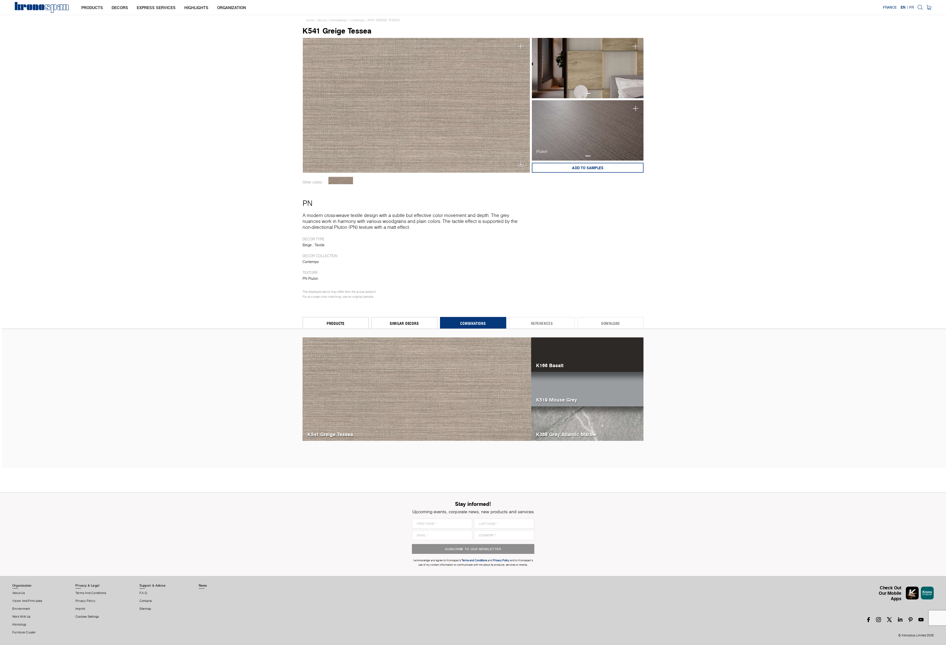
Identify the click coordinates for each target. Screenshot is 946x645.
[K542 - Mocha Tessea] (340, 180)
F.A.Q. (143, 593)
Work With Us (21, 617)
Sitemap (145, 609)
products (92, 8)
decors (120, 8)
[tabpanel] (588, 68)
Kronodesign (338, 20)
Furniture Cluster (24, 632)
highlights (196, 8)
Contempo (357, 20)
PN (307, 203)
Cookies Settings (87, 617)
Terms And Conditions (90, 593)
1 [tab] (588, 93)
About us (18, 593)
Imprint (80, 609)
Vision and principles (27, 601)
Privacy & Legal (87, 585)
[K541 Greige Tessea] (416, 105)
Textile (319, 245)
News (203, 585)
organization (231, 8)
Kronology (19, 625)
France (890, 7)
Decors (322, 20)
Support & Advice (152, 585)
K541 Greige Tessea (384, 20)
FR (911, 7)
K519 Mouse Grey (556, 399)
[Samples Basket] (929, 7)
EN (903, 7)
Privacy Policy (85, 601)
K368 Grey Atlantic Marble (566, 434)
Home (310, 20)
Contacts (145, 601)
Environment (21, 609)
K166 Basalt (550, 365)
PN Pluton (310, 278)
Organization (22, 585)
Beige (307, 245)
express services (156, 8)
